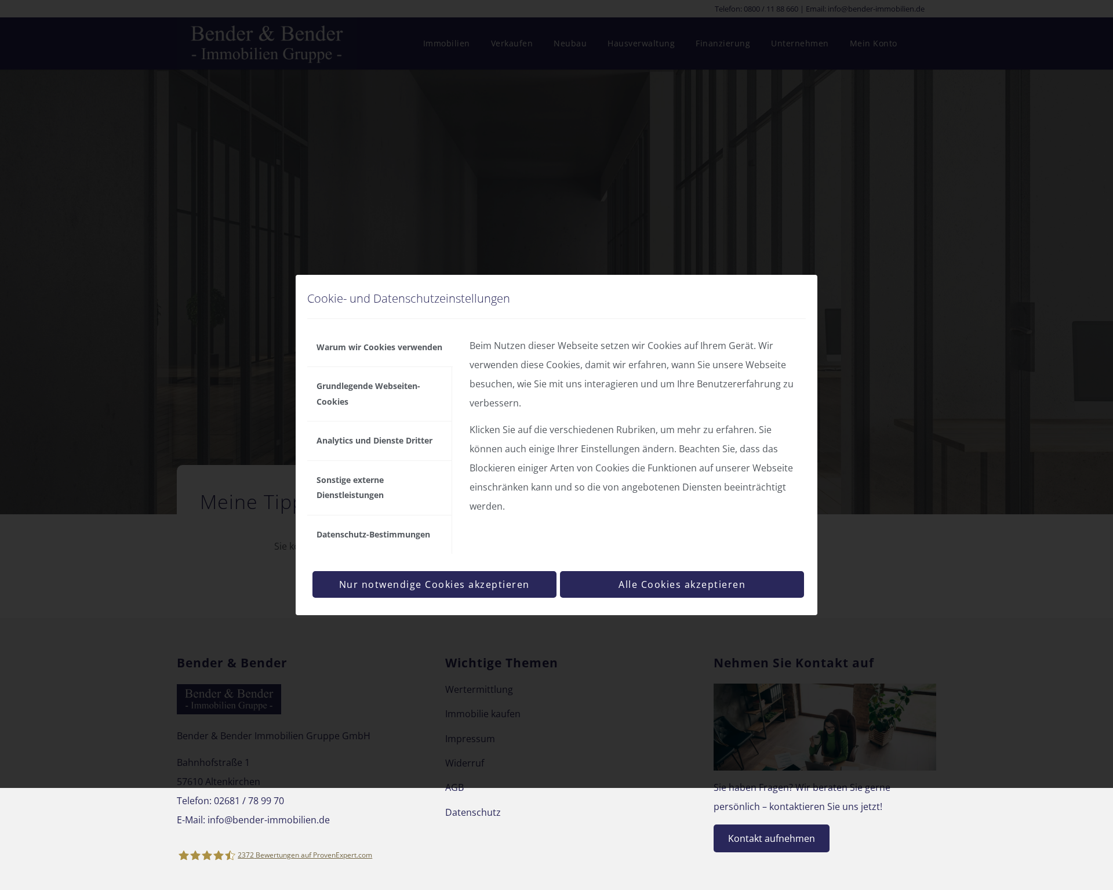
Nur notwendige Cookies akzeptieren (434, 584)
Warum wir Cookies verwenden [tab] (379, 347)
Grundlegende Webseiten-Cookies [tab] (368, 393)
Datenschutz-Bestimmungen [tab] (373, 534)
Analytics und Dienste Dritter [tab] (374, 440)
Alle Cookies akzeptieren (682, 584)
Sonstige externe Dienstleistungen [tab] (350, 487)
